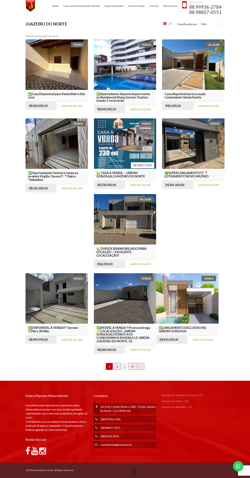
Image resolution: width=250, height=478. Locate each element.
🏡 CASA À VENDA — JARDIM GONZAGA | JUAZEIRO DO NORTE (120, 174)
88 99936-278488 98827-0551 (205, 9)
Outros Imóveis (136, 5)
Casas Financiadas (113, 5)
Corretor (154, 5)
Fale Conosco (170, 5)
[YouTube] (34, 452)
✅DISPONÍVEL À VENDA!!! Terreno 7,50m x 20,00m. (53, 329)
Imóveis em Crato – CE (175, 401)
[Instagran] (42, 452)
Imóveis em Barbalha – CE (177, 407)
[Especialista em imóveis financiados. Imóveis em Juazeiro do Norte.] (30, 6)
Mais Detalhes (72, 105)
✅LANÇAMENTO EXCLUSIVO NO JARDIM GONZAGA (182, 329)
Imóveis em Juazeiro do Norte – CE (182, 395)
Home (55, 5)
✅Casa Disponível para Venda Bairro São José (56, 95)
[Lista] (170, 23)
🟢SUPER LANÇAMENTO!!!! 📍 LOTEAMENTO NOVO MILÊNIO (187, 174)
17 (132, 366)
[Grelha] (164, 23)
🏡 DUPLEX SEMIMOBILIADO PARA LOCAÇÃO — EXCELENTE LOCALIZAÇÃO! (121, 252)
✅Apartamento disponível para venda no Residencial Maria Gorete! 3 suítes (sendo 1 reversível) (123, 97)
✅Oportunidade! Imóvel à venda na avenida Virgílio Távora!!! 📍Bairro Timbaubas (53, 176)
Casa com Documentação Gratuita (81, 5)
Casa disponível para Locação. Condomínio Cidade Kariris (185, 95)
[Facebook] (28, 452)
